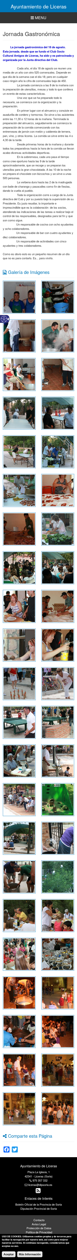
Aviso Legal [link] (39, 1224)
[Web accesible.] (4, 319)
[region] (38, 17)
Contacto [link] (38, 1220)
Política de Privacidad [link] (39, 1232)
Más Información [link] (30, 1254)
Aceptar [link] (9, 1254)
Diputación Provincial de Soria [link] (38, 1208)
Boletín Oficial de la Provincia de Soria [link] (38, 1204)
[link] (19, 297)
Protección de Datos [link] (39, 1228)
